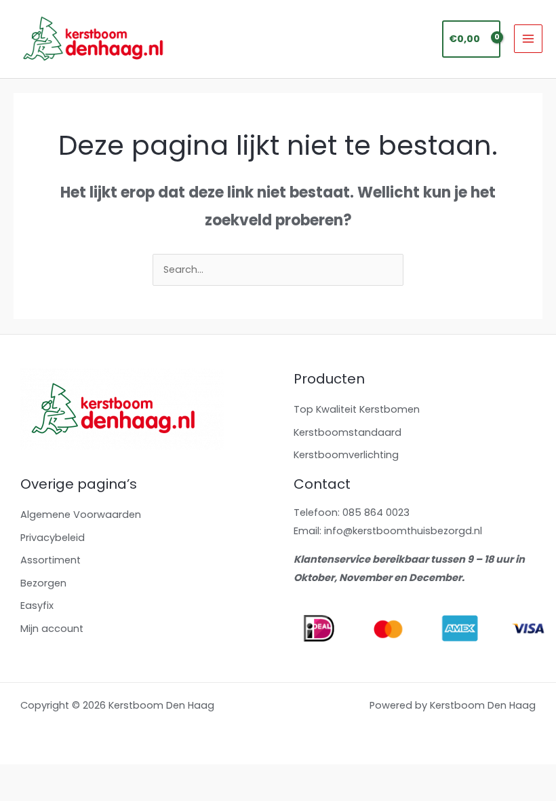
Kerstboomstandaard (347, 432)
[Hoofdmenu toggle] (528, 38)
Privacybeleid (52, 537)
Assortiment (50, 560)
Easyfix (37, 605)
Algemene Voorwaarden (80, 514)
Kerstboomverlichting (346, 455)
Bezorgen (43, 583)
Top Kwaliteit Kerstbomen (357, 409)
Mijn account (51, 628)
